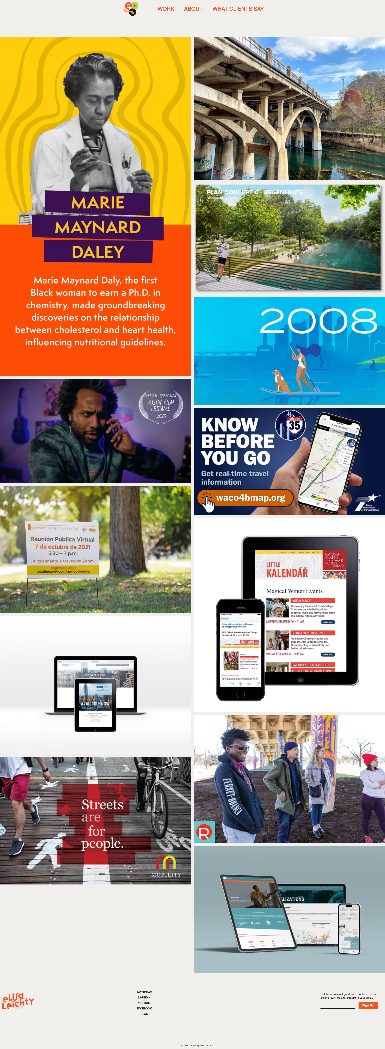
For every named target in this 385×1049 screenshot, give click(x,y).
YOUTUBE (144, 1002)
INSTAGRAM (144, 992)
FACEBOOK (144, 1008)
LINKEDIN (144, 997)
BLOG (144, 1013)
